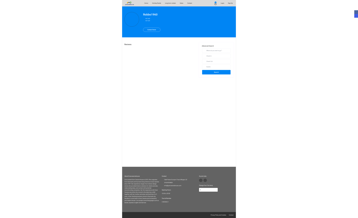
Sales (181, 3)
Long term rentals (170, 3)
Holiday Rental (156, 3)
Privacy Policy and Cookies (218, 215)
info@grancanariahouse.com (172, 185)
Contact (189, 3)
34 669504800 (168, 182)
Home (146, 3)
